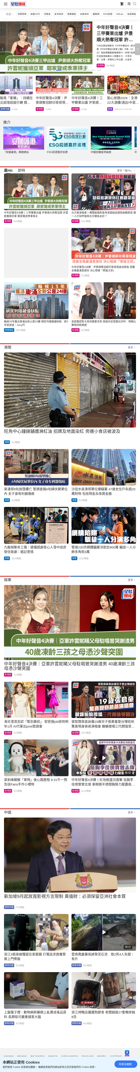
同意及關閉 (125, 1064)
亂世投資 (59, 14)
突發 (7, 442)
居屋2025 (35, 14)
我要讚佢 (71, 14)
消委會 (47, 14)
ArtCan (119, 14)
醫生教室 (76, 109)
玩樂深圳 (84, 14)
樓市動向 (5, 109)
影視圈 (8, 221)
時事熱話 (9, 330)
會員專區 (131, 14)
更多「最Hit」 (125, 170)
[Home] (18, 4)
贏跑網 (96, 14)
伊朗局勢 (22, 14)
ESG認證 (107, 14)
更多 (130, 347)
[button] (137, 49)
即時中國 (40, 109)
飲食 (99, 65)
